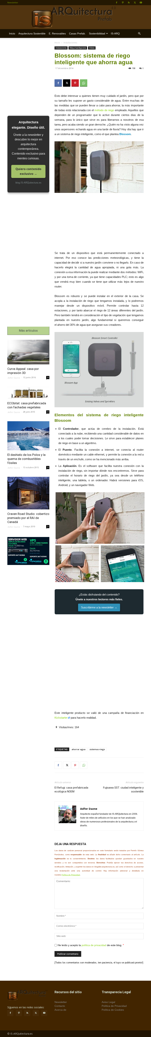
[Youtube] (141, 2)
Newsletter (12, 2)
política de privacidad (94, 945)
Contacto (60, 1005)
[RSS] (128, 2)
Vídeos (91, 48)
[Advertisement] (99, 223)
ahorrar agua (78, 749)
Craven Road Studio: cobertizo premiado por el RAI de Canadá (28, 518)
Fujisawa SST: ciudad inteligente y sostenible (123, 789)
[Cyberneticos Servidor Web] (28, 551)
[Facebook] (116, 2)
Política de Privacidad (71, 875)
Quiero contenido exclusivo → (28, 171)
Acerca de (60, 1009)
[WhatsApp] (83, 83)
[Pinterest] (122, 2)
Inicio (12, 33)
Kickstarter (61, 717)
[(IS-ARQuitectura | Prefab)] (75, 17)
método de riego (104, 110)
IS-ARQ (115, 33)
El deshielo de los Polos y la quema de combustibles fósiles (26, 459)
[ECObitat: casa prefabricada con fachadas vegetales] (28, 393)
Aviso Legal (108, 1002)
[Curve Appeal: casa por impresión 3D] (28, 352)
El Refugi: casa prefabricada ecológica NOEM (71, 789)
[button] (139, 33)
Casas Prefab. (77, 33)
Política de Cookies (113, 1009)
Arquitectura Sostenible (31, 33)
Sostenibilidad (97, 33)
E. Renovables (57, 33)
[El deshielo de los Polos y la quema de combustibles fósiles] (28, 435)
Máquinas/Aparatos (78, 48)
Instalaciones (61, 48)
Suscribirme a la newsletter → (99, 607)
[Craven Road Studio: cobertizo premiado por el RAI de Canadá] (28, 493)
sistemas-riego (97, 749)
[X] (135, 2)
